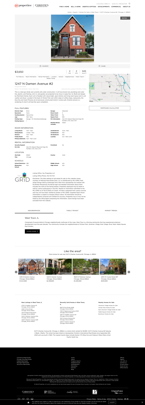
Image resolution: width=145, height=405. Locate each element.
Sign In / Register (119, 4)
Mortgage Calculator (110, 108)
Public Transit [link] (80, 76)
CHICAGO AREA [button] (102, 4)
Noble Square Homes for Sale (106, 312)
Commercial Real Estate (24, 357)
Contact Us (123, 362)
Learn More (32, 231)
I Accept (112, 402)
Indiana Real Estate (22, 361)
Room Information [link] (31, 76)
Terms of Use (124, 366)
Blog (72, 369)
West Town (36, 89)
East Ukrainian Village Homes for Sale (109, 309)
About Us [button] (126, 6)
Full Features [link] (20, 76)
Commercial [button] (116, 6)
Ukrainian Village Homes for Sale (108, 305)
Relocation (74, 366)
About (73, 359)
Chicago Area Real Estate (24, 359)
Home (73, 357)
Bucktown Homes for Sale (106, 314)
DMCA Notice (124, 367)
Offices (122, 357)
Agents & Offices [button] (89, 6)
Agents (122, 359)
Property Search (76, 361)
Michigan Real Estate (23, 362)
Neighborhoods (75, 362)
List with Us (123, 361)
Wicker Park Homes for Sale (106, 307)
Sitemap (120, 399)
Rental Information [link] (44, 76)
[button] (109, 88)
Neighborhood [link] (69, 76)
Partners (73, 367)
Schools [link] (61, 76)
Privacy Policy (124, 364)
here (95, 403)
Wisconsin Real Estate (23, 364)
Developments (104, 6)
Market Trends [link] (51, 78)
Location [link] (54, 76)
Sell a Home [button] (76, 6)
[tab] (34, 210)
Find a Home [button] (64, 6)
